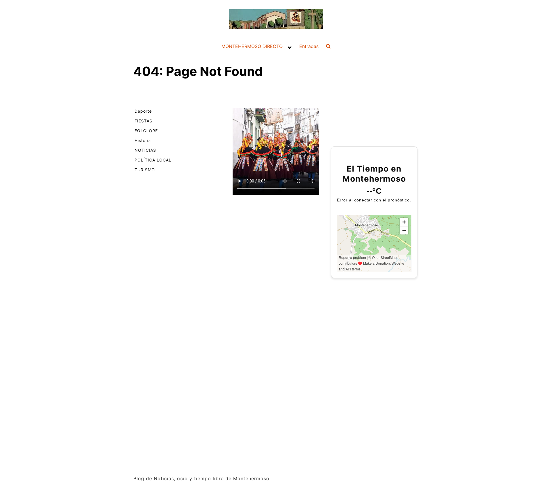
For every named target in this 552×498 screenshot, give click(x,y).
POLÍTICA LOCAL (153, 159)
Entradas (309, 46)
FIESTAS (143, 120)
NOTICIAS (145, 150)
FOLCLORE (146, 130)
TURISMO (145, 169)
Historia (143, 140)
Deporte (143, 111)
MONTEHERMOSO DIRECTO (252, 46)
